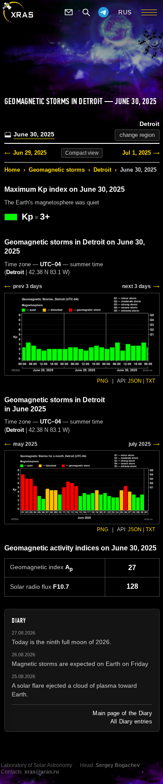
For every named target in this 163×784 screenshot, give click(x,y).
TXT (150, 381)
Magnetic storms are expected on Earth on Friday (80, 663)
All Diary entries (131, 721)
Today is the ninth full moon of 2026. (61, 641)
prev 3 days (27, 286)
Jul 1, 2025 (136, 152)
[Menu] (149, 12)
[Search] (86, 12)
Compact (82, 153)
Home (12, 169)
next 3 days (136, 286)
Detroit (102, 169)
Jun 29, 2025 (30, 152)
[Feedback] (69, 12)
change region (137, 135)
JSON (135, 381)
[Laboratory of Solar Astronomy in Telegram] (103, 12)
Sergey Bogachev (118, 765)
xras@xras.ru (41, 772)
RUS (125, 12)
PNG (102, 381)
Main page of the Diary (122, 713)
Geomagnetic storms (57, 169)
